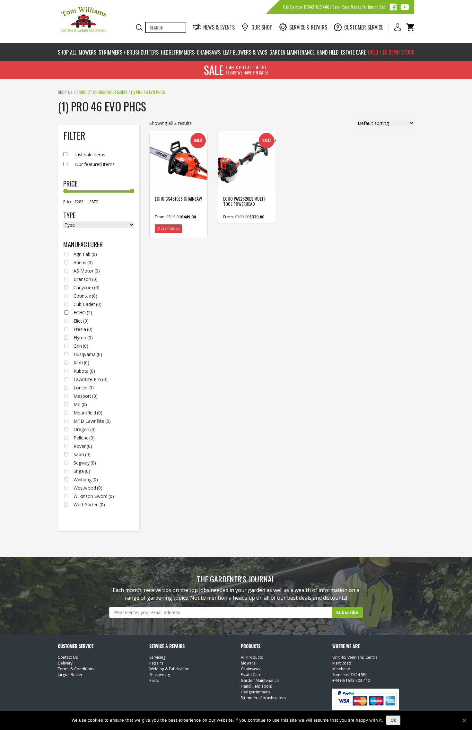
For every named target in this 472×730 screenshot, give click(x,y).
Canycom (87, 287)
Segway (85, 463)
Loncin (84, 388)
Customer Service (363, 27)
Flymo (83, 338)
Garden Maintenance (291, 52)
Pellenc (84, 438)
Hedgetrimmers (178, 52)
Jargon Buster (70, 674)
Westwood (88, 488)
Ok (393, 720)
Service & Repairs (308, 27)
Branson (86, 279)
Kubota (84, 371)
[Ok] (464, 720)
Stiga (82, 471)
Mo (80, 404)
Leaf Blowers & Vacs (245, 52)
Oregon (85, 429)
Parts (154, 680)
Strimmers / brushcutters (129, 52)
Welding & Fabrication (169, 669)
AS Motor (87, 271)
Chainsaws (209, 52)
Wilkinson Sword (94, 496)
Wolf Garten (89, 504)
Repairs (156, 663)
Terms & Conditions (76, 669)
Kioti (81, 363)
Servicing (157, 657)
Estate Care (353, 52)
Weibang (86, 479)
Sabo (82, 454)
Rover (83, 446)
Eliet (81, 321)
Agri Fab (85, 254)
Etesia (83, 329)
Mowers (87, 52)
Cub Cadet (87, 304)
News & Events (219, 27)
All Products (252, 657)
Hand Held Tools (256, 686)
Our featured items (95, 164)
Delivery (65, 663)
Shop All (67, 52)
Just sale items (90, 155)
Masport (86, 396)
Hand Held (328, 52)
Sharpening (159, 674)
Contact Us (68, 657)
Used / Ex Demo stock (391, 52)
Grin (81, 346)
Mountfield (88, 413)
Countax (85, 296)
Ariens (83, 262)
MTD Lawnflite (92, 421)
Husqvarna (88, 354)
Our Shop (261, 27)
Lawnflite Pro (91, 379)
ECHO (83, 312)
